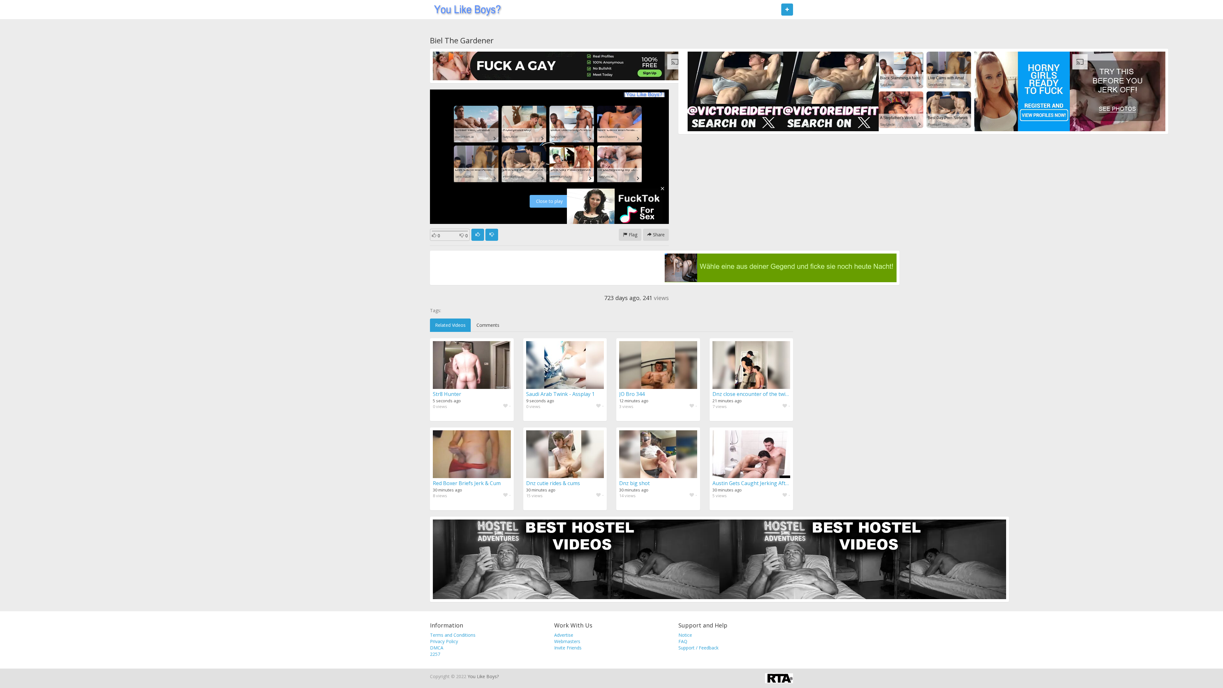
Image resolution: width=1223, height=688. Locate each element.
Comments (487, 325)
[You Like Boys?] (465, 9)
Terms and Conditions (453, 635)
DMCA (436, 648)
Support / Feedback (698, 648)
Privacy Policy (444, 641)
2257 (435, 654)
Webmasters (567, 641)
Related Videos (450, 325)
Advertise (563, 635)
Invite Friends (568, 648)
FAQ (682, 641)
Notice (685, 635)
